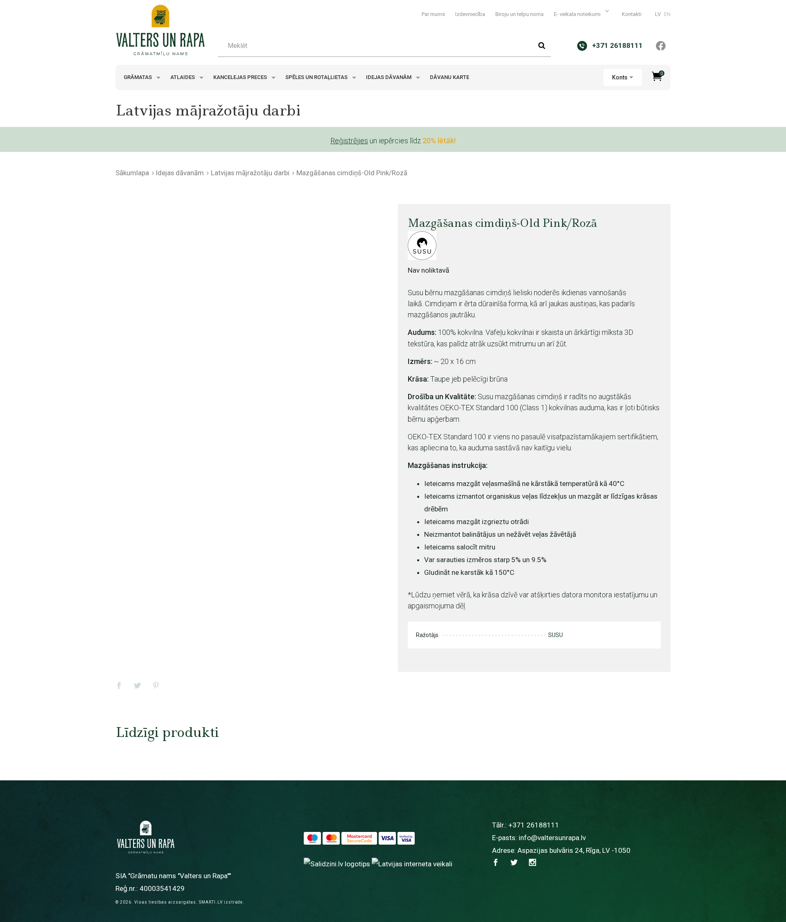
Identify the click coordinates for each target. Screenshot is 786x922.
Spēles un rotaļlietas (317, 77)
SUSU (555, 635)
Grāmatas (138, 77)
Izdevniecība (470, 14)
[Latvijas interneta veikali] (412, 863)
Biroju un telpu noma (519, 14)
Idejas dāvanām (389, 77)
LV (658, 14)
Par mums (433, 14)
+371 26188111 (533, 825)
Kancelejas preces (240, 77)
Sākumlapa (132, 173)
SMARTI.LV (211, 902)
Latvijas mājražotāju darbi (250, 173)
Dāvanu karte (449, 77)
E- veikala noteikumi (578, 14)
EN (667, 14)
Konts (620, 77)
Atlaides (183, 77)
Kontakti (631, 14)
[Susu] (422, 245)
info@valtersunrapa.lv (552, 838)
